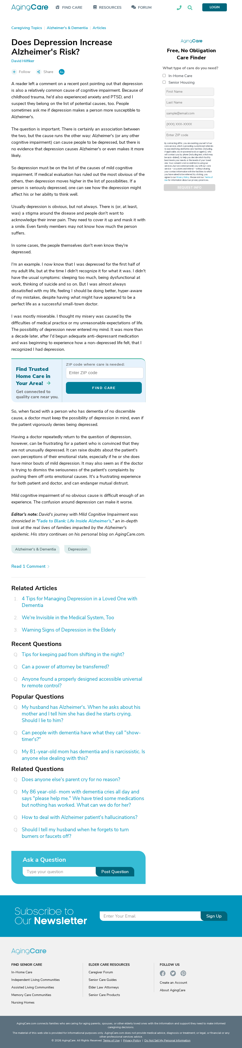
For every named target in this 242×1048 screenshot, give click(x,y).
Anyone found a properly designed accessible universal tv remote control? (82, 682)
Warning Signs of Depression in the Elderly (69, 630)
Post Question (115, 872)
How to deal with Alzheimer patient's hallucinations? (79, 817)
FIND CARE (104, 387)
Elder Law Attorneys (104, 987)
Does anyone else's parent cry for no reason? (71, 779)
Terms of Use (111, 1040)
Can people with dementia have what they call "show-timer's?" (81, 736)
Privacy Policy (183, 177)
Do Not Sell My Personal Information (167, 1040)
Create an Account (173, 982)
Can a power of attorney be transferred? (65, 666)
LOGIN (215, 7)
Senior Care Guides (103, 980)
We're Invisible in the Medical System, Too (68, 617)
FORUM (144, 7)
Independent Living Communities (35, 980)
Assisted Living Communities (32, 987)
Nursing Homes (23, 1002)
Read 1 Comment (28, 566)
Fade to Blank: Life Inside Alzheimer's (74, 521)
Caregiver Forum (101, 972)
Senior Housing (181, 82)
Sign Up (214, 916)
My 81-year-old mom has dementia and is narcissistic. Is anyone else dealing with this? (83, 755)
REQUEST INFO (189, 188)
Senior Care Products (104, 995)
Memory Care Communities (31, 995)
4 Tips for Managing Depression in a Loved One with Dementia (79, 602)
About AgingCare (172, 990)
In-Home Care (180, 75)
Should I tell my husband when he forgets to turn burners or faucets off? (75, 833)
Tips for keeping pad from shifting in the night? (73, 654)
